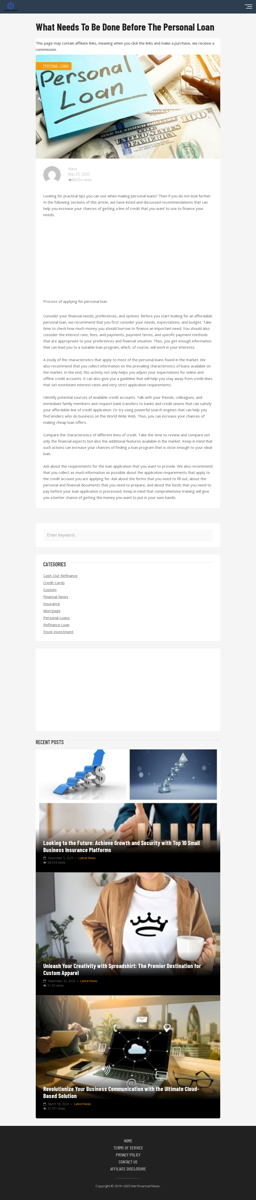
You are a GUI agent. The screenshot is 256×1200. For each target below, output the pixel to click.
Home (128, 1140)
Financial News (55, 596)
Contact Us (128, 1161)
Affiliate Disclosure (128, 1168)
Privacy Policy (128, 1154)
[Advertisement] (128, 261)
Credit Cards (54, 582)
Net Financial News (145, 1186)
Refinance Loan (56, 624)
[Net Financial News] (11, 9)
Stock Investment (58, 631)
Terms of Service (128, 1147)
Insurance (51, 603)
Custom (49, 589)
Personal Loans (56, 617)
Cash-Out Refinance (60, 575)
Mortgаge (51, 610)
